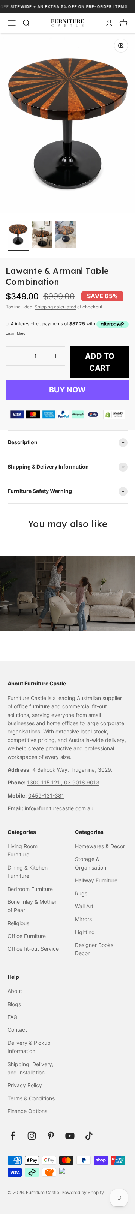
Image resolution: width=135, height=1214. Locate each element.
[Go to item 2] (42, 236)
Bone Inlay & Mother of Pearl (32, 905)
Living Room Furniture (23, 850)
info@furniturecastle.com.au (59, 808)
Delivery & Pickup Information (29, 1047)
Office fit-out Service (33, 948)
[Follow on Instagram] (32, 1136)
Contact (17, 1029)
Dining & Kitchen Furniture (28, 871)
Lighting (85, 932)
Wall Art (84, 906)
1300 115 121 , (45, 782)
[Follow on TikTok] (89, 1136)
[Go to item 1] (18, 236)
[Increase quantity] (55, 356)
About (15, 991)
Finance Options (27, 1111)
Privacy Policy (25, 1085)
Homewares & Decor (100, 846)
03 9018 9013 (81, 782)
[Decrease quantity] (15, 356)
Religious (18, 923)
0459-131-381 (46, 795)
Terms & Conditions (31, 1098)
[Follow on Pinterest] (51, 1136)
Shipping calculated (55, 307)
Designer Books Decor (94, 949)
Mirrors (83, 919)
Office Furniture (27, 936)
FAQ (13, 1017)
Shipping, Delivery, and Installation (31, 1068)
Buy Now (67, 389)
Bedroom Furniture (30, 889)
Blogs (14, 1004)
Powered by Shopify (83, 1192)
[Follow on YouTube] (70, 1136)
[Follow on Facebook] (13, 1136)
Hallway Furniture (96, 880)
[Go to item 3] (66, 236)
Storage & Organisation (90, 863)
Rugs (81, 893)
